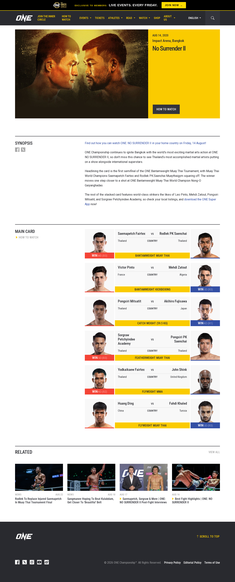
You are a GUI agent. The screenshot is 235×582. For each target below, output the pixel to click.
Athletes (114, 18)
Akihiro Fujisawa (175, 301)
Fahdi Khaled (178, 403)
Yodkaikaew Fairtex (131, 369)
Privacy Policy (172, 562)
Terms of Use (212, 562)
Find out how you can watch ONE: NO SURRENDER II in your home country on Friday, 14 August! (145, 143)
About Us (168, 18)
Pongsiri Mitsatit (129, 301)
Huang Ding (126, 403)
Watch (143, 18)
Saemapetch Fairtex (131, 233)
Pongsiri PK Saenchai (179, 339)
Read (129, 18)
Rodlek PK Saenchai (173, 233)
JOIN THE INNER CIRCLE (46, 18)
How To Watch (66, 18)
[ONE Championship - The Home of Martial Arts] (24, 18)
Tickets (99, 18)
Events (83, 18)
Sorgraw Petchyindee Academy (126, 339)
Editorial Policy (192, 562)
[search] (212, 18)
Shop (157, 18)
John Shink (179, 369)
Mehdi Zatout (178, 267)
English (193, 18)
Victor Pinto (126, 267)
